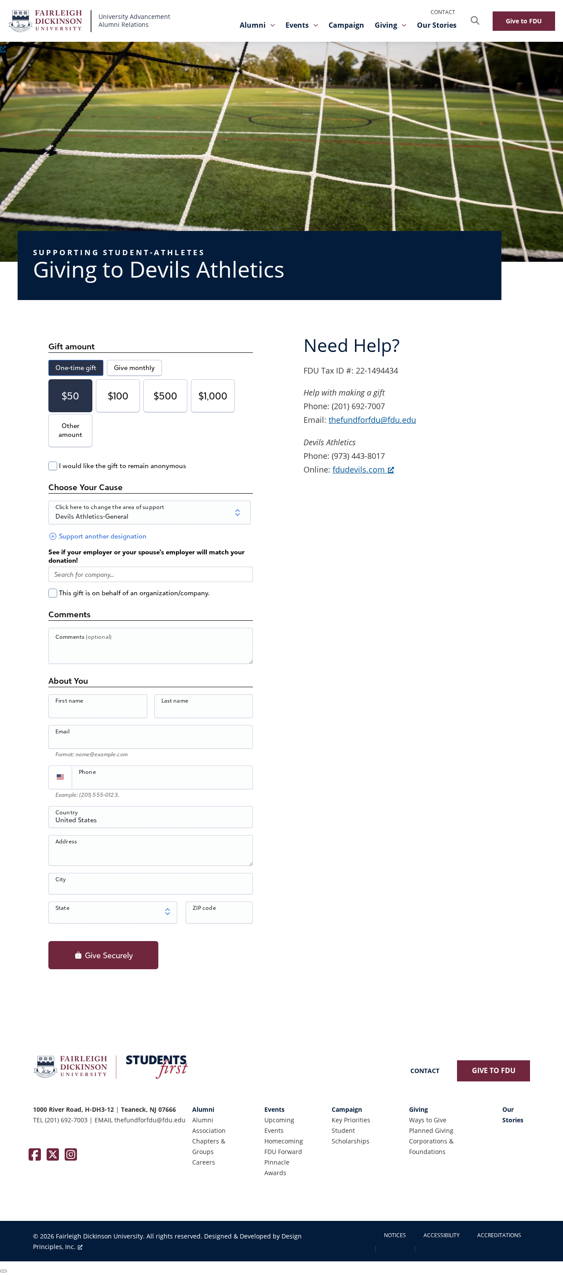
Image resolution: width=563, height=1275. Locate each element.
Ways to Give (427, 1120)
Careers (203, 1162)
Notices (395, 1235)
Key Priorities (351, 1120)
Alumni (253, 25)
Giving (386, 25)
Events (297, 25)
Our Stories (437, 25)
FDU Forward (283, 1151)
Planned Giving (431, 1130)
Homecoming (283, 1141)
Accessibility (442, 1235)
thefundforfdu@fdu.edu (372, 419)
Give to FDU (524, 21)
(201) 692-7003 (66, 1120)
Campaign (346, 25)
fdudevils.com (359, 469)
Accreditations (499, 1235)
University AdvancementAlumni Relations (134, 21)
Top (542, 1254)
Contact (443, 12)
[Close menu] (3, 1271)
